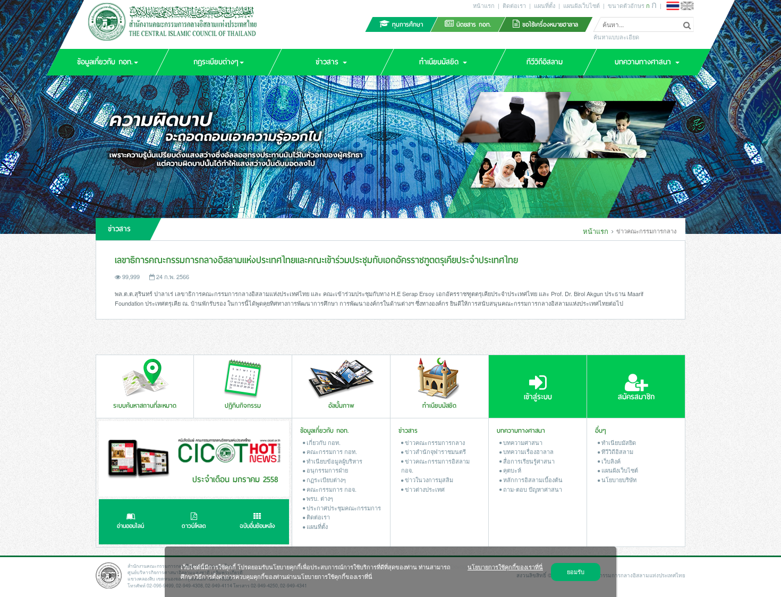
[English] (687, 6)
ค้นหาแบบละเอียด (616, 37)
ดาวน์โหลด (194, 526)
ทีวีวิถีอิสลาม (616, 451)
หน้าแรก (484, 5)
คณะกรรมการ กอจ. (330, 489)
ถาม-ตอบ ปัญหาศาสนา (532, 489)
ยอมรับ (575, 571)
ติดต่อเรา (514, 5)
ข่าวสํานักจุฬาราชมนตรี (434, 451)
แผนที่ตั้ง (544, 5)
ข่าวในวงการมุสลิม (428, 479)
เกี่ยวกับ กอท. (323, 442)
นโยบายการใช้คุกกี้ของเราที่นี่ (505, 566)
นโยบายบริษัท (618, 479)
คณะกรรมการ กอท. (331, 451)
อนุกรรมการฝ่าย (326, 470)
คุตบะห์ (511, 470)
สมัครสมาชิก (636, 397)
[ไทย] (672, 6)
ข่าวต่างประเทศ (424, 489)
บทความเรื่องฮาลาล (528, 451)
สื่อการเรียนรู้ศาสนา (528, 461)
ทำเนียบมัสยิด (618, 442)
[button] (107, 62)
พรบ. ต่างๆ (319, 498)
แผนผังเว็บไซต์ (581, 5)
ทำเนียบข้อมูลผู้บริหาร (333, 461)
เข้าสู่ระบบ (538, 397)
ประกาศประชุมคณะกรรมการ (343, 507)
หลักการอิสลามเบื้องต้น (532, 479)
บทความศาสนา (522, 442)
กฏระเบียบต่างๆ (325, 479)
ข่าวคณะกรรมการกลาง (434, 442)
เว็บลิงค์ (610, 461)
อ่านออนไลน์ (130, 526)
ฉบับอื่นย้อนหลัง (257, 526)
